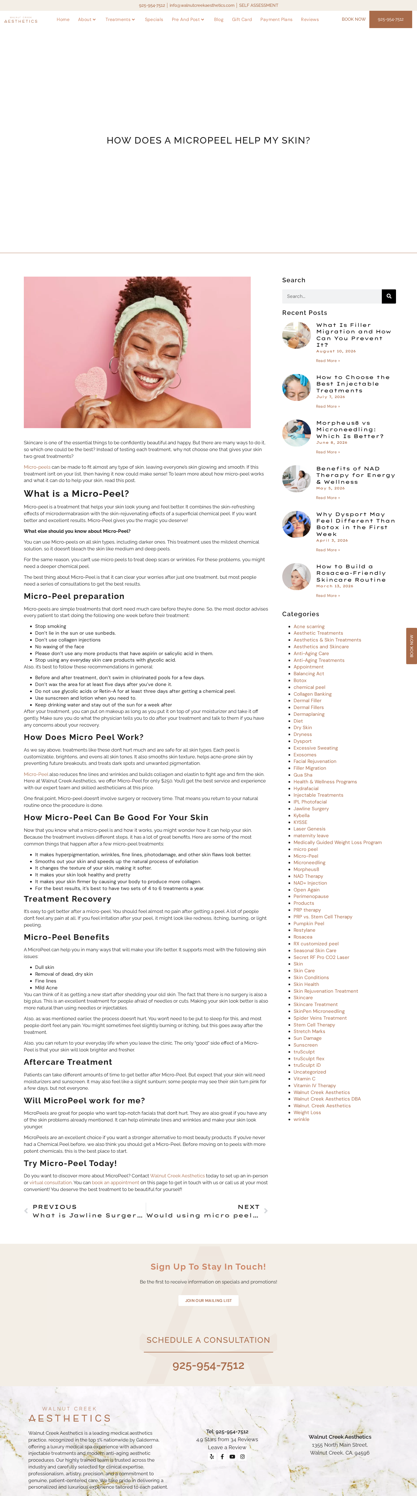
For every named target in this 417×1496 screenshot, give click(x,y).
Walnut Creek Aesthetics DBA (327, 1099)
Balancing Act (309, 673)
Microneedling (309, 862)
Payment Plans (276, 19)
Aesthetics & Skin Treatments (327, 640)
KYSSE (301, 822)
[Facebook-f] (222, 1457)
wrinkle (301, 1119)
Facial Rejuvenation (315, 761)
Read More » (328, 360)
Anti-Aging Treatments (319, 660)
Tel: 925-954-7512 (227, 1431)
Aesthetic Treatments (318, 633)
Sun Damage (308, 1038)
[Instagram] (242, 1457)
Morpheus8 (306, 869)
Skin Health (306, 984)
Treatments (118, 19)
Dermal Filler (307, 700)
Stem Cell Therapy (314, 1025)
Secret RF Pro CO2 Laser (321, 957)
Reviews (310, 19)
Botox (300, 680)
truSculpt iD (307, 1065)
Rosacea (303, 937)
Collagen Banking (313, 694)
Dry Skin (303, 727)
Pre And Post (186, 19)
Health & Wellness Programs (325, 781)
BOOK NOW (354, 19)
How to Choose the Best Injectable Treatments (353, 384)
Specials (154, 19)
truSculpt (304, 1052)
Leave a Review (227, 1447)
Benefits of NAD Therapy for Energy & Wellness (355, 475)
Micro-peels (37, 467)
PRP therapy (307, 910)
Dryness (303, 734)
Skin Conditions (311, 977)
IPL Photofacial (310, 802)
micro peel (306, 849)
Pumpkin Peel (309, 923)
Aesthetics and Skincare (321, 646)
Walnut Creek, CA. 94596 (340, 1453)
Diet (298, 721)
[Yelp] (212, 1457)
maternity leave (311, 835)
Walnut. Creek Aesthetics (322, 1105)
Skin (298, 964)
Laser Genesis (310, 829)
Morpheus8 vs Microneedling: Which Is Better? (350, 429)
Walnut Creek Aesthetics (177, 1176)
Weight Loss (307, 1112)
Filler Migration (310, 768)
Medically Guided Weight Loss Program (338, 842)
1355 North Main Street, (340, 1445)
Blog (219, 19)
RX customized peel (316, 943)
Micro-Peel (36, 774)
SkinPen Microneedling (319, 1011)
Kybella (301, 815)
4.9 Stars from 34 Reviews (227, 1439)
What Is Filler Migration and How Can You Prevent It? (353, 335)
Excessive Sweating (316, 748)
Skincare (303, 997)
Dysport (303, 741)
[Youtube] (232, 1457)
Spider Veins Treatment (320, 1018)
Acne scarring (309, 626)
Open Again (307, 890)
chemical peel (309, 687)
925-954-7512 (208, 1364)
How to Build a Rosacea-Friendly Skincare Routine (351, 573)
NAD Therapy (308, 876)
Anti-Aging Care (311, 653)
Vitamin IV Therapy (315, 1085)
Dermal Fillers (309, 707)
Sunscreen (306, 1045)
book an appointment (116, 1182)
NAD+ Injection (310, 883)
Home (63, 19)
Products (304, 903)
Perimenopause (311, 896)
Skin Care (304, 970)
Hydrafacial (306, 788)
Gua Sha (303, 775)
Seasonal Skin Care (315, 950)
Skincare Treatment (316, 1004)
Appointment (309, 667)
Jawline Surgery (311, 808)
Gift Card (242, 19)
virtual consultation (51, 1182)
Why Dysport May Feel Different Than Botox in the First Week (355, 524)
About (84, 19)
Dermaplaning (309, 714)
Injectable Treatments (319, 795)
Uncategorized (310, 1072)
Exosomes (305, 755)
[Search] (389, 296)
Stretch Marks (309, 1031)
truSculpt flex (309, 1058)
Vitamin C (304, 1079)
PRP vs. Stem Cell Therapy (323, 917)
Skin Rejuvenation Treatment (326, 991)
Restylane (304, 930)
